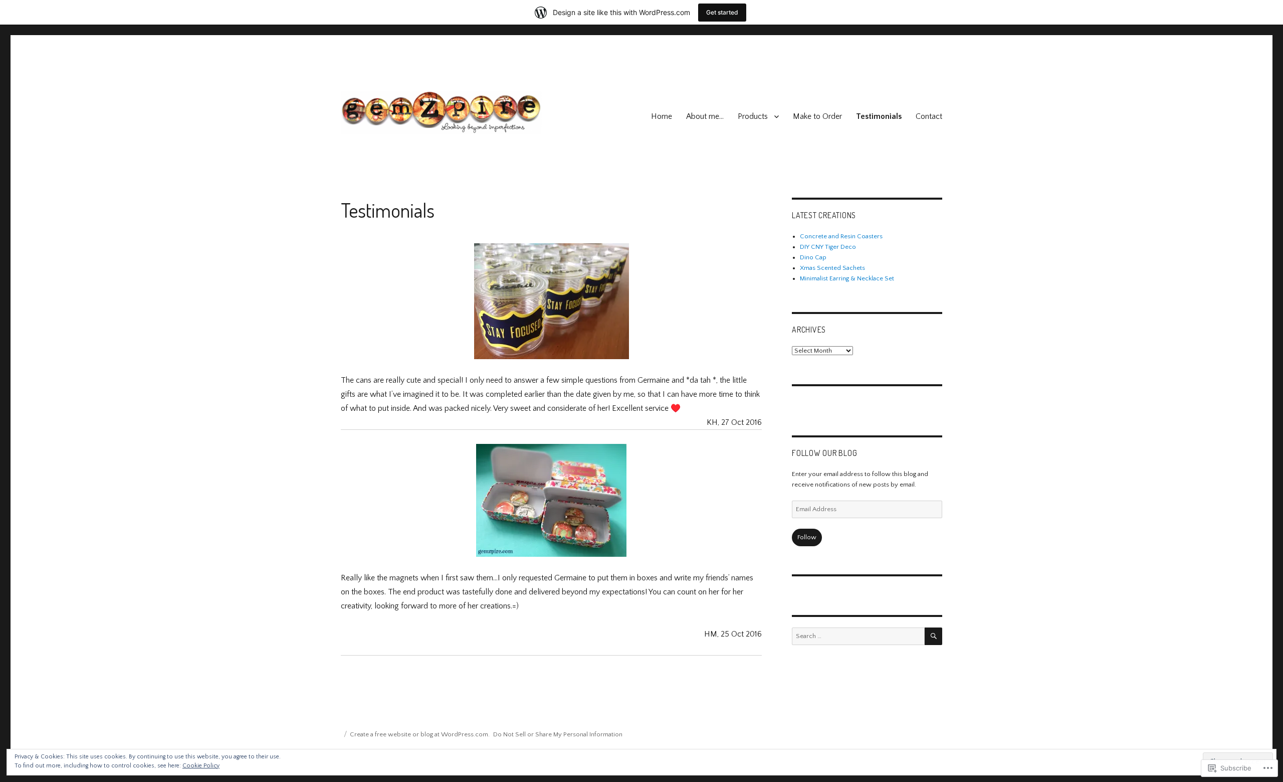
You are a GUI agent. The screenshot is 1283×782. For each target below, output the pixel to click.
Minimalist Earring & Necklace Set (847, 278)
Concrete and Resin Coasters (841, 236)
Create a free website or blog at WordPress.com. (420, 734)
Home (661, 116)
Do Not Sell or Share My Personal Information (557, 734)
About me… (705, 116)
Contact (929, 116)
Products (753, 116)
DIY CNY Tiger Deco (828, 246)
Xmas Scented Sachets (832, 267)
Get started (722, 12)
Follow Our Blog (824, 453)
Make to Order (817, 116)
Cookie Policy (201, 765)
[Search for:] (858, 636)
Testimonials (879, 116)
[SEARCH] (933, 636)
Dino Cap (813, 257)
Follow (806, 537)
